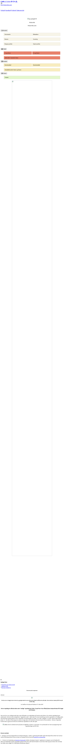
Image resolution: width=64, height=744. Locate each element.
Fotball (3, 10)
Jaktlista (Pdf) (5, 686)
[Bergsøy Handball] (13, 1)
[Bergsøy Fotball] (11, 1)
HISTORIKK (7, 1)
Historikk (5, 30)
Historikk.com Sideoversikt (8, 684)
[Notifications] (1, 3)
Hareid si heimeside (20, 740)
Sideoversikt (20, 10)
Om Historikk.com (6, 5)
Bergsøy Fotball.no (6, 687)
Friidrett (13, 10)
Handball (8, 10)
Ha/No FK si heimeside (39, 737)
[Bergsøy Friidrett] (14, 1)
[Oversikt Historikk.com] (16, 1)
